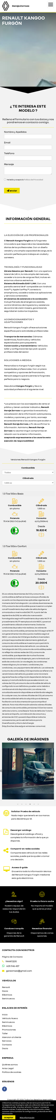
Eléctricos (7, 994)
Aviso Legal (8, 1068)
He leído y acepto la (25, 180)
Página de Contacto (12, 956)
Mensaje (9, 164)
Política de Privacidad (33, 180)
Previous (1, 771)
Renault (6, 987)
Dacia (5, 991)
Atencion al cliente (11, 1037)
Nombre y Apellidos (15, 131)
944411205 (11, 961)
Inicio (5, 1014)
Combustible (28, 467)
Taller (5, 1033)
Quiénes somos (10, 1064)
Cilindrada (28, 478)
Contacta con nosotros (18, 949)
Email (7, 142)
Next (54, 771)
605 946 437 (12, 966)
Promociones (9, 1029)
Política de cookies (11, 1072)
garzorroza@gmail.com (19, 970)
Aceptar (8, 1117)
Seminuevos (8, 998)
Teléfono (9, 153)
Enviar (13, 190)
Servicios (6, 1040)
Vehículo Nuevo (10, 1018)
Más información (27, 1117)
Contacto (7, 1044)
